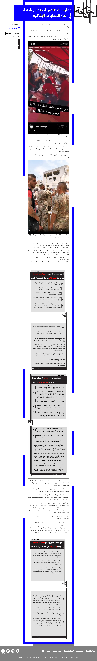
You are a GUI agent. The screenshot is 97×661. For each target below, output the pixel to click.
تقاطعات (90, 650)
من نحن (57, 650)
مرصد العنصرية (9, 33)
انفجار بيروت (16, 33)
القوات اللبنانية (16, 36)
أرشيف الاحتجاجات (73, 650)
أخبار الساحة (68, 657)
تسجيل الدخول (21, 657)
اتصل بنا (46, 650)
